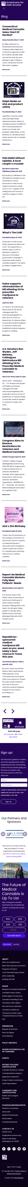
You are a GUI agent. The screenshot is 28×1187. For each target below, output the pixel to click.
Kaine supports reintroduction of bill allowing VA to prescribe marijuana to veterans (13, 290)
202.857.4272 (7, 1132)
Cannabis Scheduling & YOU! (12, 999)
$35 (20, 919)
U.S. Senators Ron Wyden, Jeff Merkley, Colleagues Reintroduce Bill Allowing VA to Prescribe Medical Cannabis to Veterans (13, 360)
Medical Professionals (10, 1115)
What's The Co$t (12, 232)
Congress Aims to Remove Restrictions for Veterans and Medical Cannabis (13, 446)
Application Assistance (10, 1077)
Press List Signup (8, 1033)
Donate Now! (14, 935)
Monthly (16, 944)
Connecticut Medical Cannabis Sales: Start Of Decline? (13, 31)
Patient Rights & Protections (12, 996)
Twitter (19, 734)
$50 (8, 919)
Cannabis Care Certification (9, 1091)
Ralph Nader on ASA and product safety (12, 104)
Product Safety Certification (12, 1080)
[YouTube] (19, 1149)
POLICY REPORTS (9, 1043)
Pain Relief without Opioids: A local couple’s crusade (13, 160)
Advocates (6, 1112)
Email (19, 1167)
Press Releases (7, 1036)
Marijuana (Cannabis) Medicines (14, 989)
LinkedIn (14, 737)
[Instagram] (14, 1149)
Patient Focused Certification (10, 1065)
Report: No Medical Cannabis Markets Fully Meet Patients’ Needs (13, 579)
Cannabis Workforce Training (12, 1070)
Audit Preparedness (9, 1083)
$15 (20, 924)
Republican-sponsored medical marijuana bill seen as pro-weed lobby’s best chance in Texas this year (13, 646)
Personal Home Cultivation (11, 1006)
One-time (6, 944)
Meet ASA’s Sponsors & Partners (13, 966)
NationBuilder (18, 1178)
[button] (3, 834)
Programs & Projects (9, 969)
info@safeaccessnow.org (11, 1135)
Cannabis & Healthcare (10, 1010)
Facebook (10, 734)
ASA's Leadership (8, 976)
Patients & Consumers (10, 1108)
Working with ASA (8, 979)
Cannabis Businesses (9, 1122)
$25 (8, 924)
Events (5, 1058)
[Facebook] (9, 1149)
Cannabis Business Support (12, 1073)
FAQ (3, 1019)
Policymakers (7, 1118)
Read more (6, 70)
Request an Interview (9, 1029)
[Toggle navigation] (3, 8)
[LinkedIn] (24, 1149)
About (5, 959)
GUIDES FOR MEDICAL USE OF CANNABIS (13, 1050)
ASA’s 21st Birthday (13, 526)
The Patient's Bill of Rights (11, 1003)
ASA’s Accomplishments (11, 962)
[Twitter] (3, 1149)
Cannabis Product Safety (11, 993)
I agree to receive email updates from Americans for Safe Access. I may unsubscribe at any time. (13, 792)
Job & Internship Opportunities (13, 972)
